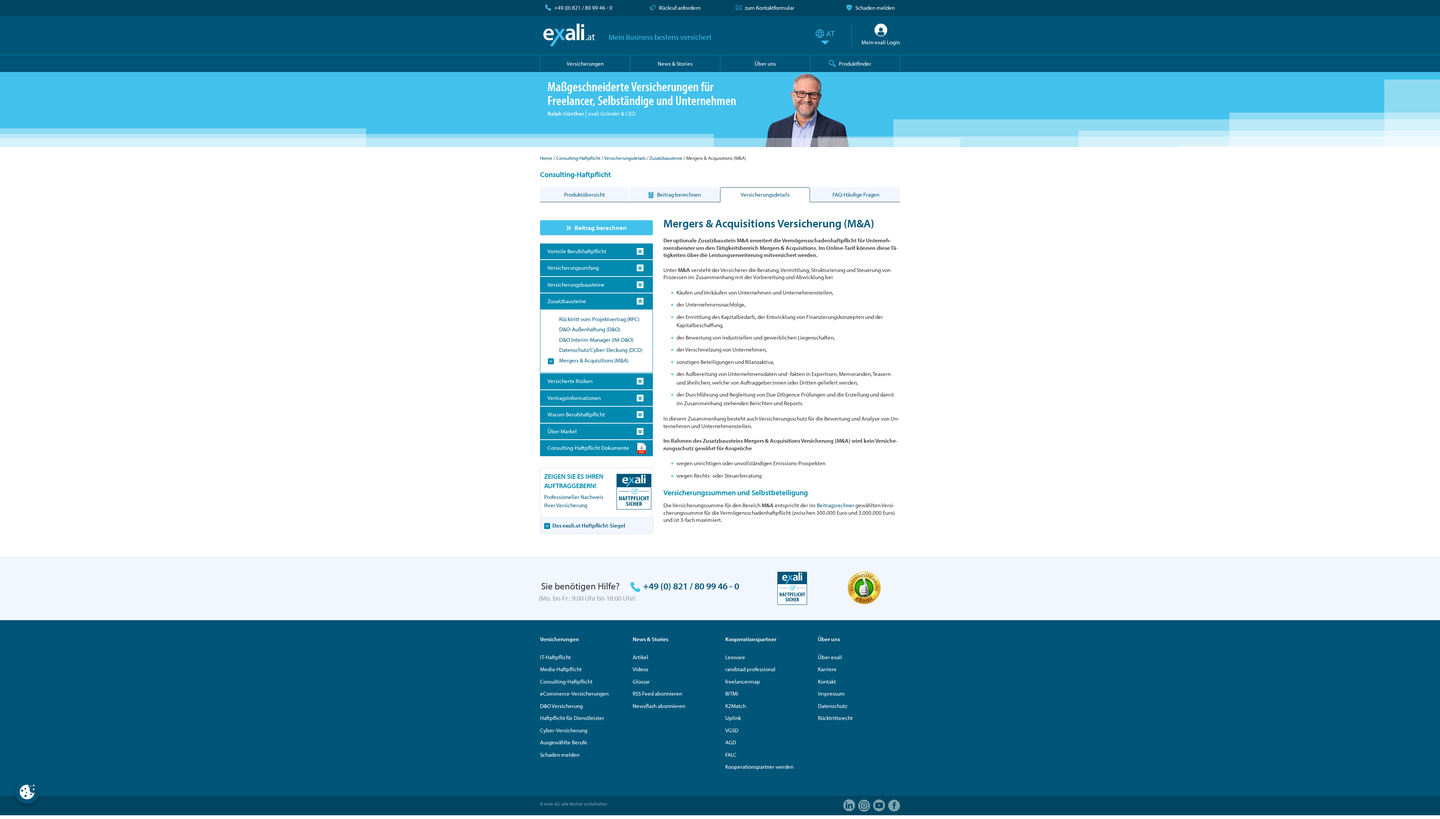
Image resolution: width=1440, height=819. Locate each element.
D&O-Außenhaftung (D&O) (589, 329)
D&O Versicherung (561, 705)
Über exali (830, 657)
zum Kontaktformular (769, 7)
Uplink (733, 717)
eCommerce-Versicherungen (574, 693)
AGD (730, 742)
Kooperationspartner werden (759, 766)
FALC (730, 754)
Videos (640, 669)
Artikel (640, 657)
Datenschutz (832, 705)
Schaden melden (875, 7)
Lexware (735, 657)
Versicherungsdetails (625, 158)
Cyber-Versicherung (563, 730)
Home (546, 158)
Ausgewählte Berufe (563, 742)
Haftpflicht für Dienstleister (572, 717)
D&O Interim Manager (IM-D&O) (596, 339)
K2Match (735, 705)
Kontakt (827, 681)
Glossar (641, 681)
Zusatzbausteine (666, 158)
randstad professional (750, 669)
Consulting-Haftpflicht (578, 158)
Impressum (831, 693)
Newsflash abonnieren (659, 705)
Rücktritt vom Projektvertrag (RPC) (599, 319)
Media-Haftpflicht (561, 669)
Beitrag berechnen (600, 227)
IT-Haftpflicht (555, 657)
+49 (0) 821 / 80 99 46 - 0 (583, 7)
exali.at (569, 35)
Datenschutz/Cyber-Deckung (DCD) (600, 349)
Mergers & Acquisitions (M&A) (593, 360)
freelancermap (742, 681)
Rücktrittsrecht (835, 717)
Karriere (827, 669)
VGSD (731, 730)
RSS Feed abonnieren (657, 693)
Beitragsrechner (835, 505)
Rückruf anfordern (679, 7)
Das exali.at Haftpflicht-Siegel (588, 525)
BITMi (731, 693)
